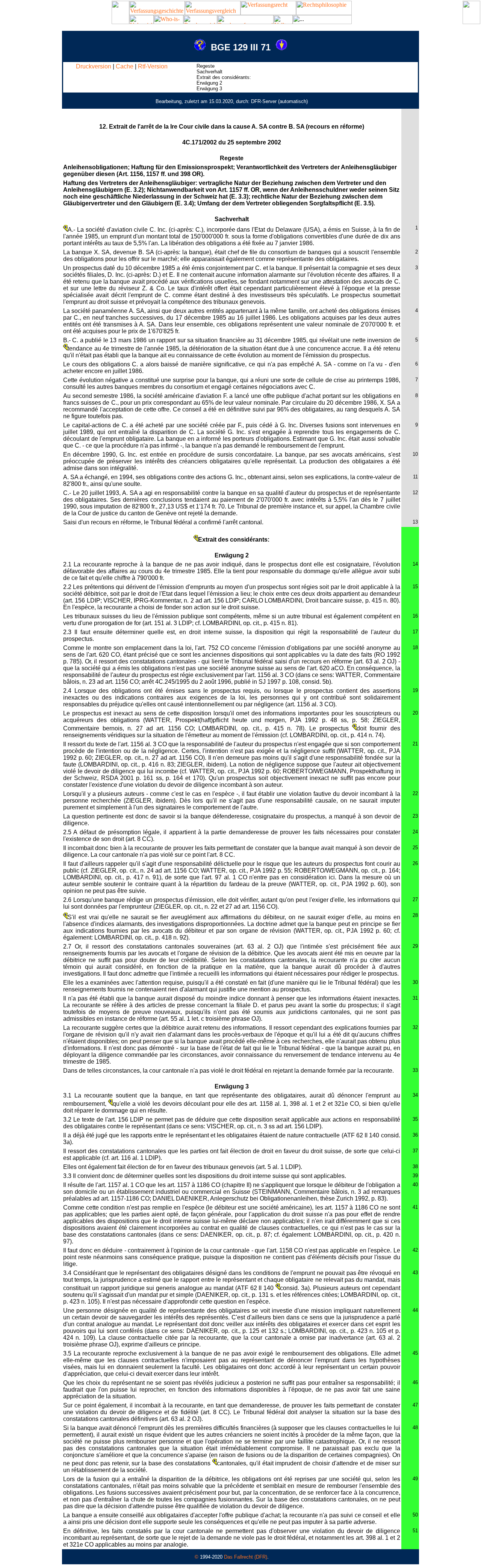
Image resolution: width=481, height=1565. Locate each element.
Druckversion (93, 66)
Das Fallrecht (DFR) (245, 1557)
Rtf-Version (153, 66)
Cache (124, 66)
